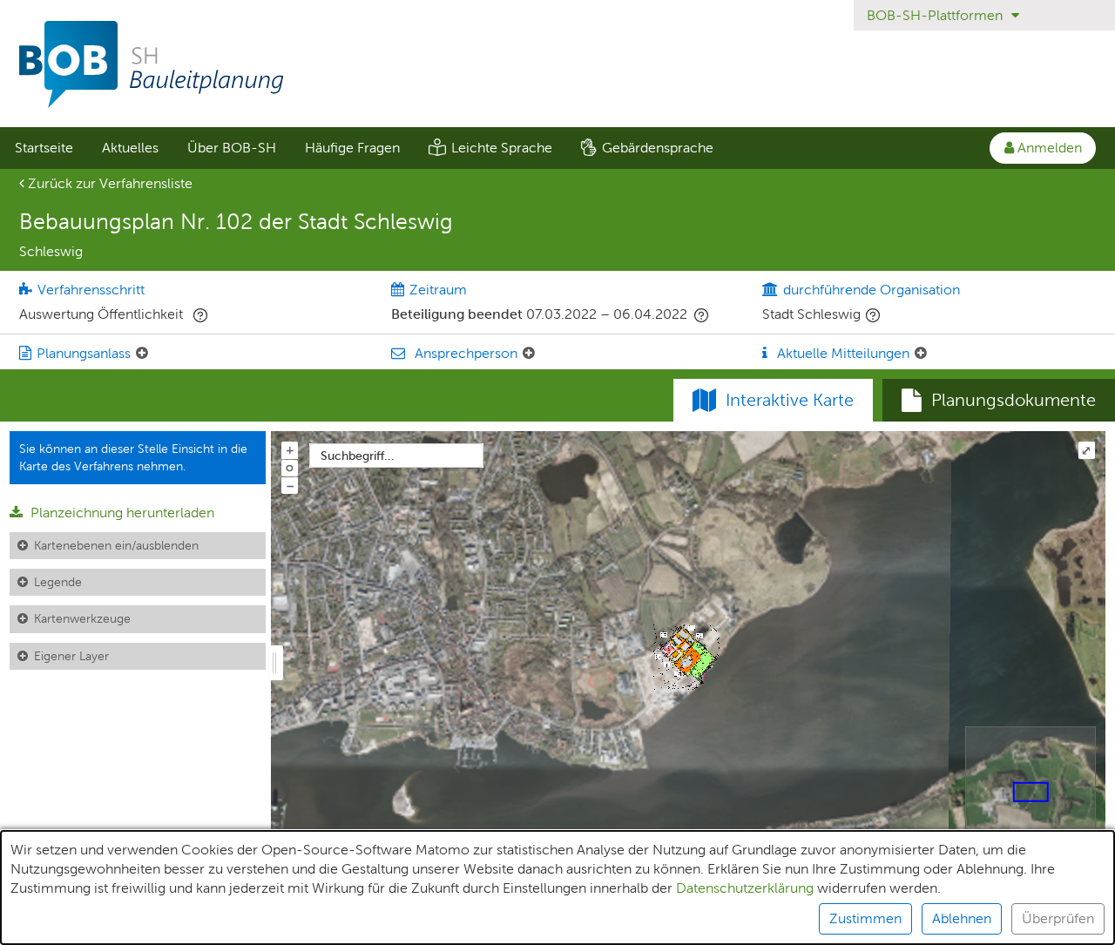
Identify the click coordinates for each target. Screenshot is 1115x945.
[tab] (998, 400)
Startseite (44, 147)
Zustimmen (865, 918)
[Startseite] (557, 64)
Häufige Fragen (352, 147)
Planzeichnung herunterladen (120, 512)
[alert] (557, 887)
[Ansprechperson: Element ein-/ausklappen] (529, 353)
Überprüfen (1058, 918)
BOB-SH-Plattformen (936, 15)
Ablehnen (961, 918)
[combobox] (396, 455)
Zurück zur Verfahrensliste (108, 183)
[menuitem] (43, 148)
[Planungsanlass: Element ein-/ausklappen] (142, 353)
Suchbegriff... (358, 455)
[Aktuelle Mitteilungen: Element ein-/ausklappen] (921, 353)
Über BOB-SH (231, 147)
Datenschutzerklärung (745, 888)
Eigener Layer (71, 656)
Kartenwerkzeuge (82, 618)
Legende (58, 582)
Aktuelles (130, 147)
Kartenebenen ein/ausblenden (116, 545)
